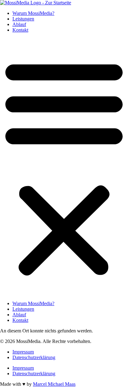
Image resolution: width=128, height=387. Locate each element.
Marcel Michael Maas (54, 384)
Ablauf (19, 24)
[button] (64, 167)
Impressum (23, 351)
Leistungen (23, 18)
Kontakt (20, 30)
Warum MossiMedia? (33, 13)
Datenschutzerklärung (33, 357)
